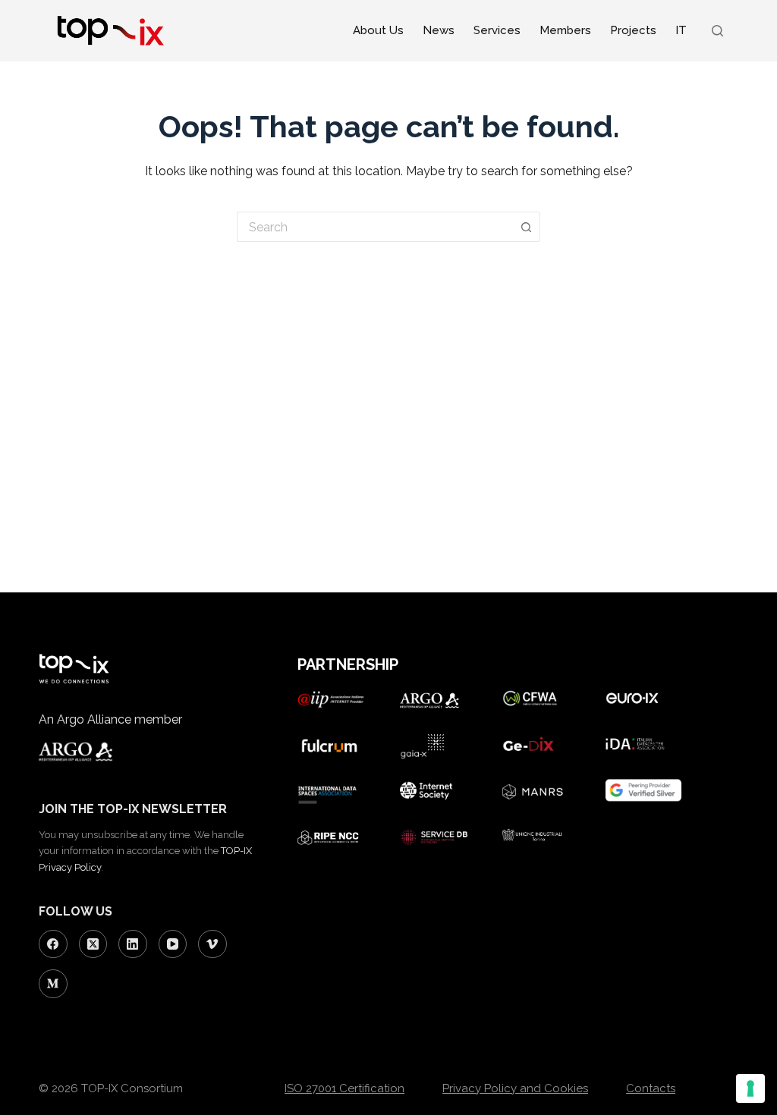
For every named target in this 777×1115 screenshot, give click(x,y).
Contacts (650, 1088)
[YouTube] (173, 944)
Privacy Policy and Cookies (515, 1088)
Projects (633, 30)
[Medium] (53, 983)
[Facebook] (53, 944)
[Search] (717, 30)
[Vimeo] (212, 944)
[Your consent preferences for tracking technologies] (750, 1088)
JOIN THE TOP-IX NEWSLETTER (133, 809)
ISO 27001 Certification (344, 1088)
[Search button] (526, 227)
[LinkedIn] (132, 944)
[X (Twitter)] (93, 944)
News (439, 30)
